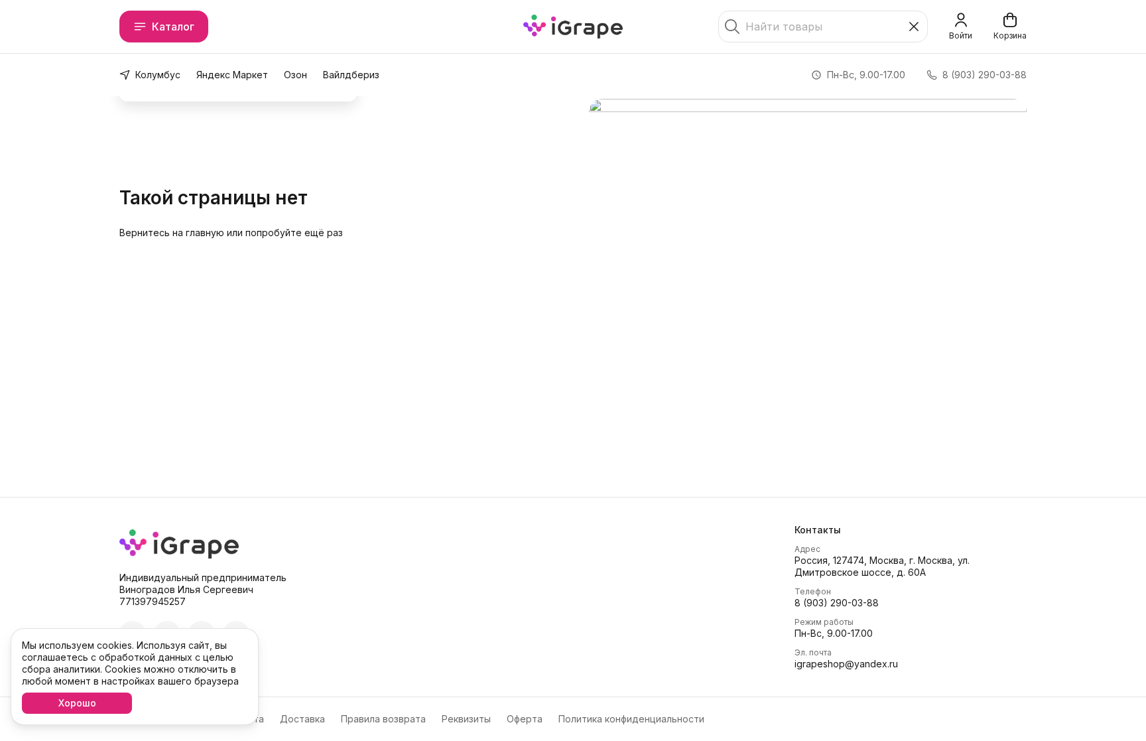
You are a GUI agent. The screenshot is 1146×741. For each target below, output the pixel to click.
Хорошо (77, 702)
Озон (295, 74)
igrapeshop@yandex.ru (846, 663)
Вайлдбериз (351, 74)
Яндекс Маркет (232, 74)
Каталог (173, 26)
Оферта (524, 718)
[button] (911, 530)
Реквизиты (466, 718)
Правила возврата (383, 718)
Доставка (302, 718)
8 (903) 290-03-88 (837, 602)
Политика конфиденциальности (631, 718)
